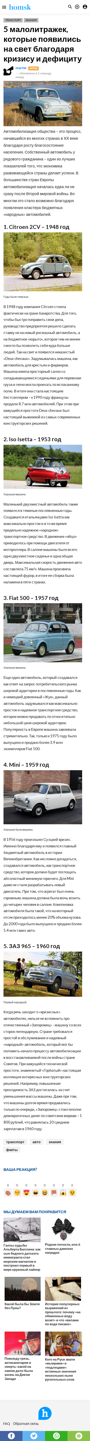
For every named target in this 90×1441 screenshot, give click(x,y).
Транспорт (13, 20)
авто (37, 1142)
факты (12, 1150)
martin (21, 68)
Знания (31, 20)
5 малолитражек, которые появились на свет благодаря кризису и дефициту (42, 43)
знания (55, 1142)
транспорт (15, 1142)
